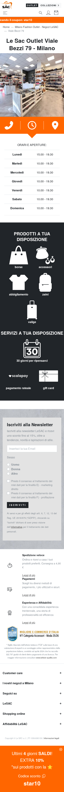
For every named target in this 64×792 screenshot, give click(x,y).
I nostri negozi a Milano (18, 683)
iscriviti (17, 505)
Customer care (13, 673)
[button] (29, 114)
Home (6, 27)
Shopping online (14, 714)
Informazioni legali (51, 738)
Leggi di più (28, 575)
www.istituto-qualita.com (46, 657)
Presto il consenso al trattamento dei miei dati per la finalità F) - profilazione (32, 495)
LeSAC (7, 703)
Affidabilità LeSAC (15, 724)
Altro (14, 473)
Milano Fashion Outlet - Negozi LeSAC (36, 27)
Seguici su (10, 693)
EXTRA (32, 760)
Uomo (15, 464)
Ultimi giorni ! (32, 753)
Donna (15, 469)
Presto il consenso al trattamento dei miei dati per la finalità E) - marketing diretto (31, 485)
